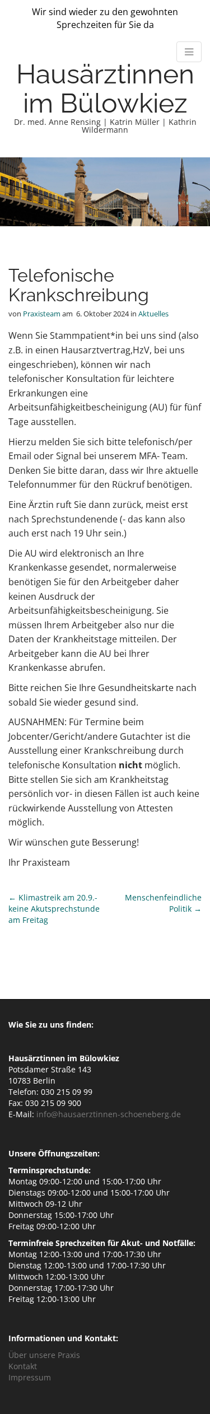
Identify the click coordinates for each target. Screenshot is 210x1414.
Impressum (29, 1377)
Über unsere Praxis (44, 1355)
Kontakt (22, 1366)
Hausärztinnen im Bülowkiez (105, 88)
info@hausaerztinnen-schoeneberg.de (108, 1114)
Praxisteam (41, 314)
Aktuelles (153, 314)
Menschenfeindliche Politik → (163, 903)
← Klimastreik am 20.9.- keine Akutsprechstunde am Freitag (54, 908)
